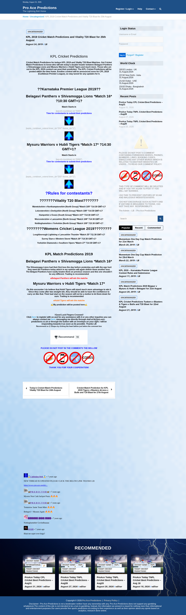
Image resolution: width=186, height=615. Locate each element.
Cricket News (32, 560)
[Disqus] (69, 436)
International (33, 565)
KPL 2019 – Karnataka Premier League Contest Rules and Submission (138, 271)
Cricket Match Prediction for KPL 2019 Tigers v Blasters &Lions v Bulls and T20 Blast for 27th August (91, 390)
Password (123, 44)
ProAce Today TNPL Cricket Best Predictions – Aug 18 (147, 580)
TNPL (80, 565)
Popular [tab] (126, 228)
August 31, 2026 (33, 586)
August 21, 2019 (127, 310)
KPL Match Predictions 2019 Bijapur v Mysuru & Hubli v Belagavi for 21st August (140, 287)
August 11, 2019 (127, 276)
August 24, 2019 (34, 44)
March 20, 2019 (127, 245)
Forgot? (130, 55)
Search (160, 219)
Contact (150, 9)
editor (46, 586)
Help (140, 9)
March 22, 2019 (127, 260)
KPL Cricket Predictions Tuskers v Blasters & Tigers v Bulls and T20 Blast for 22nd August (140, 304)
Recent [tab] (139, 228)
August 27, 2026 (69, 586)
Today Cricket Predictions (33, 570)
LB (46, 44)
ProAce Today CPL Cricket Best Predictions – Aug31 (39, 580)
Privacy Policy (111, 600)
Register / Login (124, 9)
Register (139, 55)
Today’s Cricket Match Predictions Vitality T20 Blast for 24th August (46, 389)
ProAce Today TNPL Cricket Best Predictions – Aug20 (111, 580)
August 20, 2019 (127, 292)
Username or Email (127, 34)
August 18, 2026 (141, 586)
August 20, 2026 (105, 586)
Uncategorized (35, 31)
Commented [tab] (154, 228)
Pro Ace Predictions (40, 8)
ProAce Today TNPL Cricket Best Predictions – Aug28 (75, 580)
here (34, 317)
